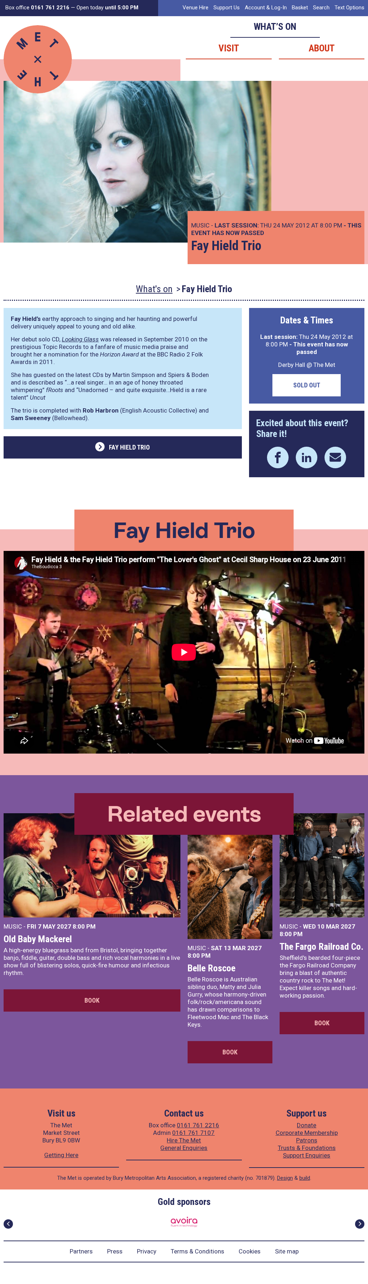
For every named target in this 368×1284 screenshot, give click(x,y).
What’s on (275, 26)
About (322, 48)
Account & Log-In (266, 7)
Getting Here (61, 1155)
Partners (81, 1251)
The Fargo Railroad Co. (321, 946)
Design (285, 1178)
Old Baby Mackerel (38, 939)
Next (359, 1224)
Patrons (306, 1140)
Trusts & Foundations (307, 1147)
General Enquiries (183, 1147)
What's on (154, 289)
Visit (228, 48)
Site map (287, 1251)
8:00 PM (84, 926)
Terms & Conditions (197, 1251)
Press (115, 1251)
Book (92, 1000)
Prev (8, 1224)
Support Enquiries (306, 1155)
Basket (300, 7)
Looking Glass (80, 339)
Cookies (250, 1251)
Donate (306, 1125)
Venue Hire (195, 7)
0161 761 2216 (198, 1125)
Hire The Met (184, 1140)
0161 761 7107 (193, 1132)
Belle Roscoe (211, 968)
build (304, 1178)
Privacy (146, 1251)
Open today (107, 7)
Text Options (349, 7)
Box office (37, 7)
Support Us (226, 7)
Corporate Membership (307, 1132)
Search (321, 7)
